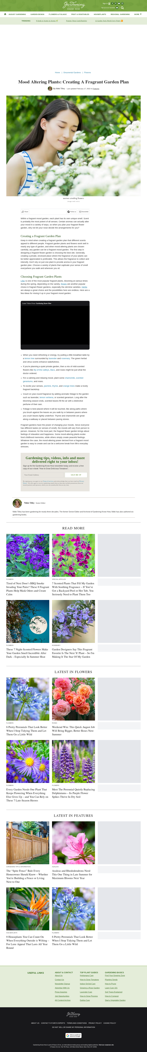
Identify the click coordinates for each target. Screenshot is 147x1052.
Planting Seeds (111, 980)
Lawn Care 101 (111, 988)
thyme (55, 386)
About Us (58, 976)
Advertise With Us (62, 988)
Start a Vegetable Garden (115, 1000)
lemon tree (29, 358)
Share (26, 212)
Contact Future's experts (53, 1023)
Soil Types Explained (113, 992)
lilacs (52, 370)
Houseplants (100, 14)
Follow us (73, 212)
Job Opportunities (62, 996)
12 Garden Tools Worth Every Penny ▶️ (109, 21)
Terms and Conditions (77, 1023)
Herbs (84, 287)
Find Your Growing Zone (115, 976)
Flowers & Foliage (57, 14)
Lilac (23, 281)
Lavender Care (86, 992)
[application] (55, 325)
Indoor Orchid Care (87, 984)
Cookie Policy (109, 1023)
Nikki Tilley (60, 89)
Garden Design (37, 14)
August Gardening (17, 14)
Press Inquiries (61, 992)
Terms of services (48, 481)
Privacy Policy (95, 1023)
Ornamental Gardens (72, 73)
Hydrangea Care (86, 976)
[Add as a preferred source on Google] (73, 1035)
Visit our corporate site (106, 1045)
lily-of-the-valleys (41, 370)
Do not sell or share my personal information (73, 1027)
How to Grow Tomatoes (89, 980)
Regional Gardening (120, 14)
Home (57, 73)
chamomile (70, 378)
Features (96, 89)
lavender (53, 358)
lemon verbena (46, 397)
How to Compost (112, 996)
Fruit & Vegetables (80, 14)
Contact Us (59, 980)
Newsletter (85, 212)
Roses (64, 284)
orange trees (69, 386)
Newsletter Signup (62, 984)
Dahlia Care (85, 1000)
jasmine (47, 386)
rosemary (65, 358)
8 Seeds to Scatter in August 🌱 (47, 21)
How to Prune (110, 984)
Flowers (87, 73)
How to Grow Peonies (89, 996)
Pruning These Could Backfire (76, 21)
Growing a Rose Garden (90, 988)
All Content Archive (63, 1000)
